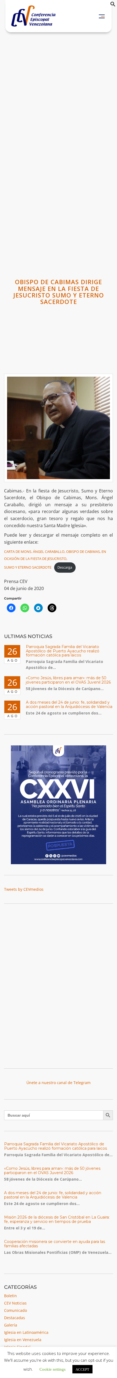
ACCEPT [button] (82, 1369)
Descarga (64, 567)
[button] (113, 5)
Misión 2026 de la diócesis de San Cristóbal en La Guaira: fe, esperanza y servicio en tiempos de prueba (57, 1219)
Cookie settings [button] (52, 1369)
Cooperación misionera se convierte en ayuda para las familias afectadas (54, 1243)
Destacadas (14, 1317)
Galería (10, 1325)
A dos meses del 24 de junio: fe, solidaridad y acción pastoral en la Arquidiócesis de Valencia (69, 704)
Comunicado (15, 1310)
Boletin (10, 1295)
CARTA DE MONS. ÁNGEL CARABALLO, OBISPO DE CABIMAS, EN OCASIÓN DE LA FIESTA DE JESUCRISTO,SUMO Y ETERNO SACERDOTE (55, 559)
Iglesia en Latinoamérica (26, 1332)
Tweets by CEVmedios (24, 889)
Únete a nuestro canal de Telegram (58, 1082)
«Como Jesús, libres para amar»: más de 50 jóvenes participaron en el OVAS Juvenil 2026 (68, 679)
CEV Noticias (15, 1303)
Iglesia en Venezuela (22, 1339)
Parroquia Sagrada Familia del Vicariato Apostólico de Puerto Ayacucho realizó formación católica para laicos (62, 651)
